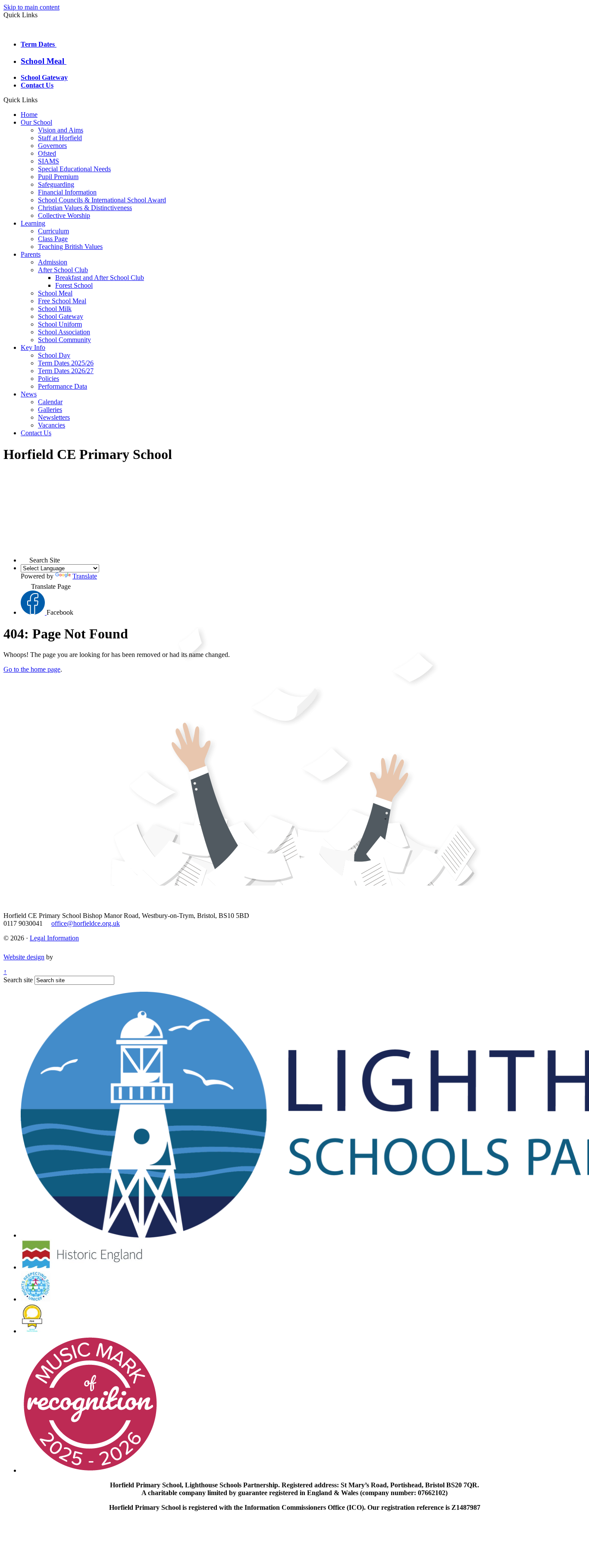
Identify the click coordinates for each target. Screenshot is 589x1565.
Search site (18, 980)
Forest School (74, 285)
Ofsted (47, 153)
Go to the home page (31, 669)
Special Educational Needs (74, 169)
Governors (52, 145)
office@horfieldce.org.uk (85, 923)
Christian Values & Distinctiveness (85, 207)
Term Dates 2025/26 (66, 363)
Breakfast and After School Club (99, 277)
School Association (64, 332)
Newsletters (54, 417)
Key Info (33, 347)
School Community (64, 339)
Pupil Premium (58, 176)
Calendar (50, 401)
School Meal (43, 61)
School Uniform (60, 324)
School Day (54, 355)
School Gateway (44, 77)
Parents (31, 254)
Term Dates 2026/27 (66, 370)
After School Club (63, 269)
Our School (36, 122)
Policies (48, 378)
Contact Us (37, 85)
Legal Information (54, 938)
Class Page (53, 238)
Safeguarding (56, 184)
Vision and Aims (60, 130)
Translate (84, 576)
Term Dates (38, 44)
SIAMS (48, 161)
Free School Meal (62, 301)
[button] (40, 99)
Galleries (50, 409)
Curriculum (53, 231)
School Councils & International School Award (102, 200)
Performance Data (62, 386)
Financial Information (67, 192)
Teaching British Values (70, 246)
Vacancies (51, 425)
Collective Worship (64, 215)
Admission (52, 262)
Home (29, 114)
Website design (23, 957)
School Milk (55, 308)
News (29, 394)
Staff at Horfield (60, 137)
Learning (33, 223)
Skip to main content (31, 7)
